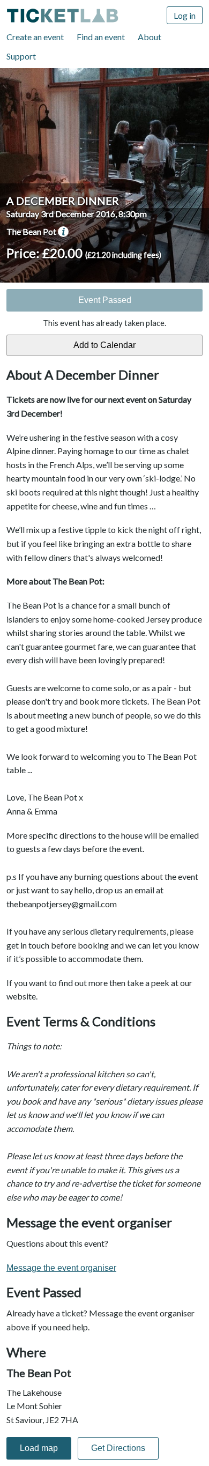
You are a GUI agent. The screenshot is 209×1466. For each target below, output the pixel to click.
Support (21, 56)
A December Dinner (62, 200)
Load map (39, 1448)
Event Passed (104, 300)
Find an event (101, 37)
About (149, 37)
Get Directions (118, 1448)
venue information (63, 231)
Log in (185, 15)
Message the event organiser (61, 1267)
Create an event (35, 37)
